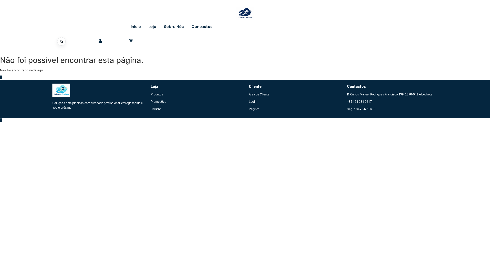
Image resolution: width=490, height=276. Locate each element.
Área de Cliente (259, 94)
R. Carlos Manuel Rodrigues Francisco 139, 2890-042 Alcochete (389, 94)
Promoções (158, 102)
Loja (152, 26)
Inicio (136, 26)
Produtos (157, 94)
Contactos (201, 26)
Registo (254, 109)
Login (252, 102)
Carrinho (156, 109)
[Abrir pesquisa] (61, 41)
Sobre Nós (174, 26)
